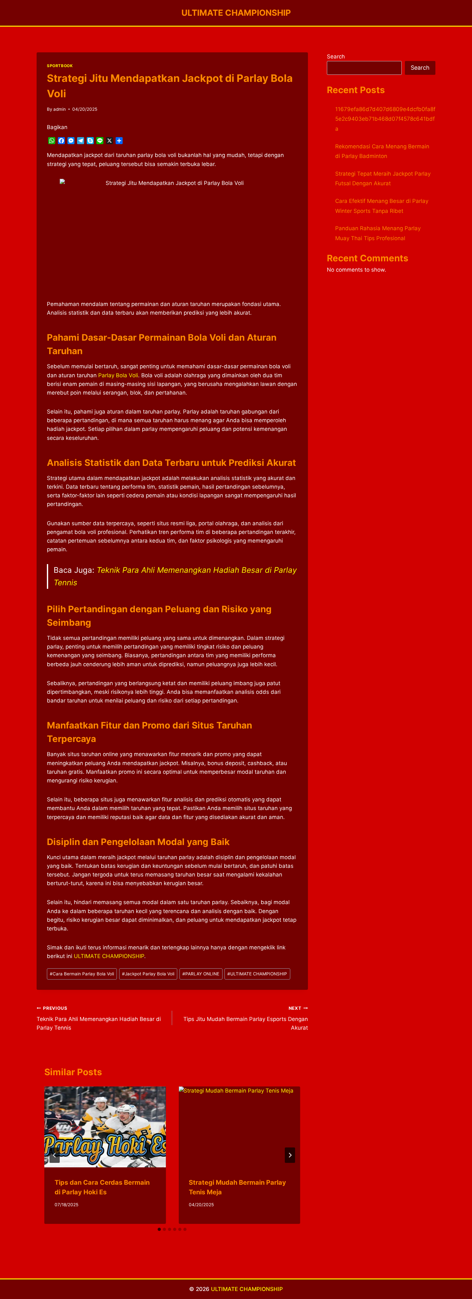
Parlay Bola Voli (118, 375)
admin (59, 109)
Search (336, 56)
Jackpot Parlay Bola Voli (148, 973)
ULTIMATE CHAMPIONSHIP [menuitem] (109, 956)
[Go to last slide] (54, 1155)
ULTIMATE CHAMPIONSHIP (257, 973)
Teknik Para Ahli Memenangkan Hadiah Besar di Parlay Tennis (99, 1018)
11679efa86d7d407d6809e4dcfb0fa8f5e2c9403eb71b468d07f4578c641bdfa (385, 119)
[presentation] (105, 1126)
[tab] (159, 1229)
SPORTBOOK (60, 65)
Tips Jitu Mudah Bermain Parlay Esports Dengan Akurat (245, 1018)
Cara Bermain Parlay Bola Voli (82, 973)
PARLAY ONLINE (200, 973)
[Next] (290, 1155)
